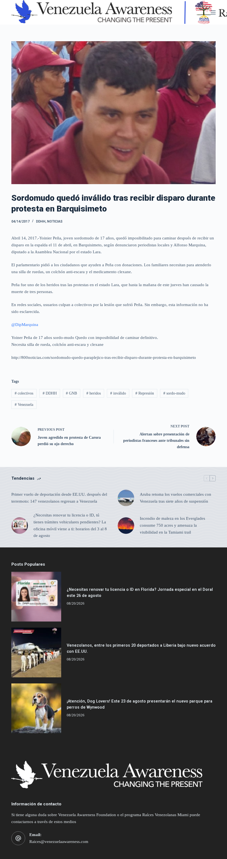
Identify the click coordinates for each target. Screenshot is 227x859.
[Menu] (213, 12)
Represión (144, 393)
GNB (71, 393)
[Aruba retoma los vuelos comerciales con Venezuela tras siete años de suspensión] (126, 498)
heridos (93, 393)
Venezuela (24, 405)
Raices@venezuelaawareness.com (58, 841)
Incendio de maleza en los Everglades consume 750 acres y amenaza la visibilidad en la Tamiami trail (172, 525)
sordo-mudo (174, 393)
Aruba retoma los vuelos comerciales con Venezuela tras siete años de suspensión (175, 497)
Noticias (55, 221)
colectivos (24, 393)
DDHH (40, 221)
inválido (118, 393)
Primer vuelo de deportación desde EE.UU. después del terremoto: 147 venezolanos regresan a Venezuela (59, 497)
